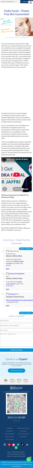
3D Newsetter (9, 431)
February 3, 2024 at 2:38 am (14, 256)
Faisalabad (22, 454)
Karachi (9, 454)
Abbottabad (21, 456)
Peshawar (14, 456)
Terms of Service (9, 436)
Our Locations (23, 431)
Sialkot (9, 456)
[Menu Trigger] (30, 2)
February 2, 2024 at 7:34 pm (14, 278)
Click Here (17, 230)
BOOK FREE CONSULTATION (16, 370)
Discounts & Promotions (24, 428)
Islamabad (14, 452)
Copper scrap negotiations (16, 273)
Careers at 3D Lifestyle (23, 433)
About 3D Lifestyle (9, 433)
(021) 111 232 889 (27, 1)
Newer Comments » (26, 248)
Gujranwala (15, 454)
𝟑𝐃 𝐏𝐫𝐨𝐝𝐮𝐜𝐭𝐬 (9, 428)
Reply (7, 268)
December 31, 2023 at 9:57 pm (15, 296)
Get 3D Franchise (9, 439)
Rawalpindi (21, 452)
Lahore (9, 452)
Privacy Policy (23, 436)
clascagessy (12, 294)
